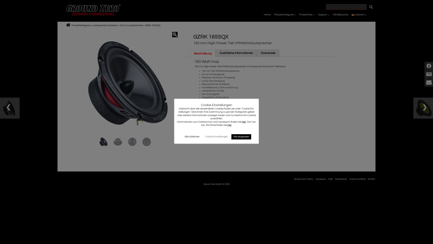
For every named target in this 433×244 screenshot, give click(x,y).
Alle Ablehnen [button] (192, 136)
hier (244, 122)
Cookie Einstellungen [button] (216, 136)
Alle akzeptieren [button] (241, 137)
